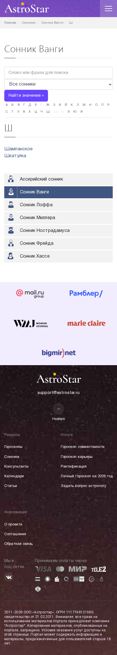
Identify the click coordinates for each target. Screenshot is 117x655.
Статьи (10, 486)
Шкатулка (15, 156)
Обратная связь (18, 544)
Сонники (11, 457)
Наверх (59, 419)
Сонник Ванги (34, 192)
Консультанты (16, 466)
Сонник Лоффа (36, 205)
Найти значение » (26, 96)
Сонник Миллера (37, 218)
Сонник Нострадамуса (45, 231)
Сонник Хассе (35, 256)
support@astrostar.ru (58, 393)
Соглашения (15, 534)
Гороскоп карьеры (77, 457)
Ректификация (74, 466)
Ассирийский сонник (41, 179)
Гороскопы (13, 447)
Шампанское (18, 149)
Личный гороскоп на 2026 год (87, 476)
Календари (14, 476)
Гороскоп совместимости (83, 447)
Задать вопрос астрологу (83, 486)
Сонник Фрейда (36, 244)
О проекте (13, 524)
